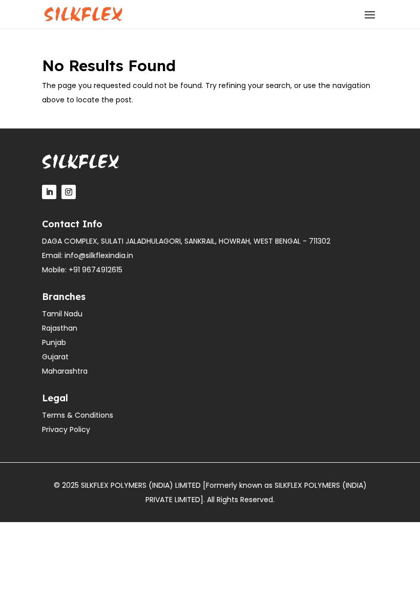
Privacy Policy (66, 429)
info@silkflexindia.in (99, 255)
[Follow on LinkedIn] (49, 192)
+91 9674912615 (95, 270)
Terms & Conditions (77, 415)
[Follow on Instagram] (68, 192)
